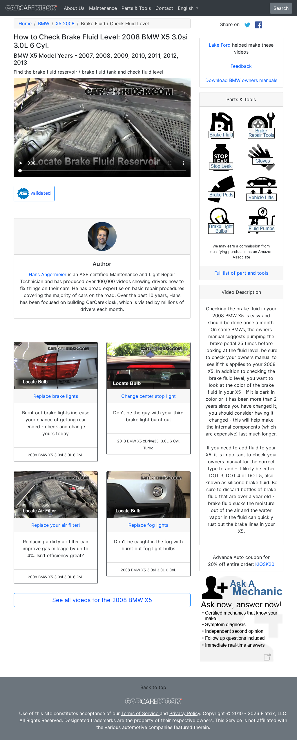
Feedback (241, 66)
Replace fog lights (148, 525)
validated (40, 193)
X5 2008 (65, 23)
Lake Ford (220, 45)
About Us (74, 8)
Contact (164, 8)
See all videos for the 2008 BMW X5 (102, 600)
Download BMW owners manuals (241, 80)
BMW (43, 23)
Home (25, 23)
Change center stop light (148, 396)
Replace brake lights (55, 396)
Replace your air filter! (55, 525)
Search (281, 8)
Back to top (153, 687)
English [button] (186, 8)
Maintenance (103, 8)
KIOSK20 (264, 564)
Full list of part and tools (241, 273)
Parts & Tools (136, 8)
